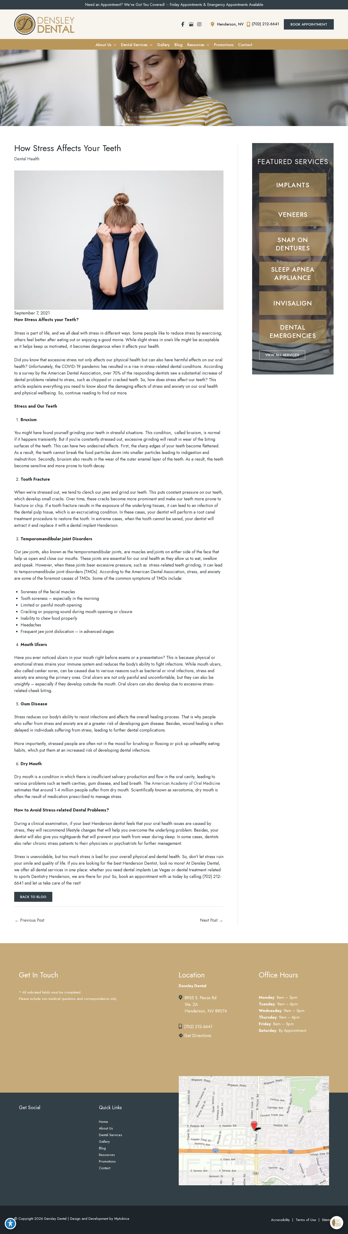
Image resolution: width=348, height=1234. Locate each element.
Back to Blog (33, 896)
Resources (107, 1154)
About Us (106, 1128)
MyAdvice (121, 1218)
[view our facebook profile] (182, 24)
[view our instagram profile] (199, 24)
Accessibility (280, 1219)
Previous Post (29, 920)
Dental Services (110, 1135)
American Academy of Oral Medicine (186, 783)
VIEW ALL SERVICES (282, 355)
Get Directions (197, 1036)
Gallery (104, 1141)
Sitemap (328, 1219)
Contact (104, 1168)
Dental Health (26, 159)
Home (103, 1121)
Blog (102, 1148)
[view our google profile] (191, 24)
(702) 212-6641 (198, 1027)
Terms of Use (306, 1219)
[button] (309, 24)
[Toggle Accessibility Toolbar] (10, 1223)
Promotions (107, 1161)
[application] (113, 45)
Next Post (211, 920)
